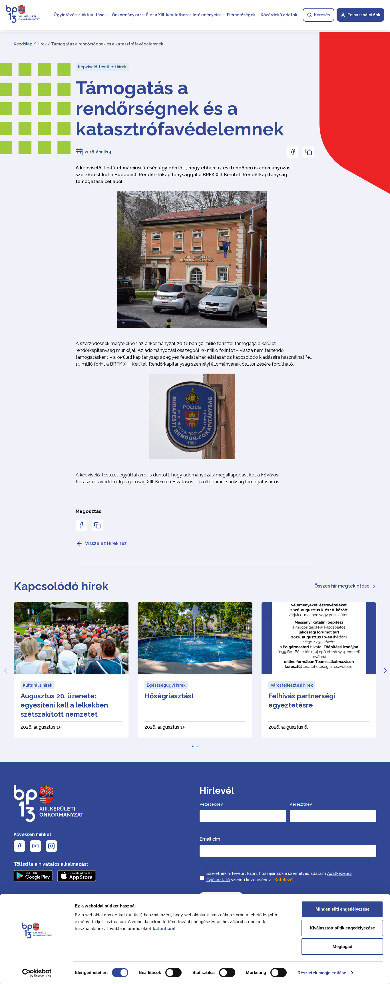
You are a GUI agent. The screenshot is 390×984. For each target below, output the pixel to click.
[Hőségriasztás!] (195, 670)
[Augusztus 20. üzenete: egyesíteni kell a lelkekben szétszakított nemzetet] (71, 670)
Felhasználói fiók (363, 15)
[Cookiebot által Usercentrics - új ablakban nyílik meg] (37, 973)
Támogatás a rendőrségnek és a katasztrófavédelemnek (180, 108)
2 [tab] (197, 744)
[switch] (173, 972)
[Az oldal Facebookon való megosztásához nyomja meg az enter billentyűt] (292, 152)
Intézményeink (207, 15)
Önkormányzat (126, 15)
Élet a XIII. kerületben (167, 15)
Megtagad (342, 946)
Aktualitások (94, 15)
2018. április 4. (98, 152)
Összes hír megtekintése (341, 586)
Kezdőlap (23, 44)
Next (385, 670)
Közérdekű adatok (279, 15)
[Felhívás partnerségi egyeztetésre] (319, 670)
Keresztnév (301, 804)
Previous (5, 670)
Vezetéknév (211, 804)
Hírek (42, 44)
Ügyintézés (65, 15)
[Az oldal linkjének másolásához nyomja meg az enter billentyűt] (308, 152)
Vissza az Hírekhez (106, 543)
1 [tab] (193, 744)
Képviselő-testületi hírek (102, 67)
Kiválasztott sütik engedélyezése (342, 927)
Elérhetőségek (241, 15)
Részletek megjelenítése (321, 972)
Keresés (322, 15)
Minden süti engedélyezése (342, 909)
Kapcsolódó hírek (61, 586)
